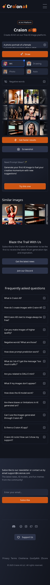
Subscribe (25, 500)
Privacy (5, 558)
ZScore (44, 558)
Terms (14, 558)
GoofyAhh (34, 558)
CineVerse (23, 558)
